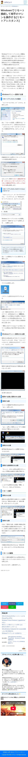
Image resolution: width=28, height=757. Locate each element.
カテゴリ (8, 6)
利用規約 (5, 752)
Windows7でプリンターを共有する (11, 633)
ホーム (3, 6)
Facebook (12, 603)
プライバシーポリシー (20, 752)
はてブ (20, 603)
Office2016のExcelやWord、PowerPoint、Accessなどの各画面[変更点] (16, 638)
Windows (14, 6)
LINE (12, 607)
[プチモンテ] (7, 3)
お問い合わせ (11, 752)
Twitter (4, 603)
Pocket (4, 607)
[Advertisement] (14, 38)
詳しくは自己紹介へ (12, 682)
